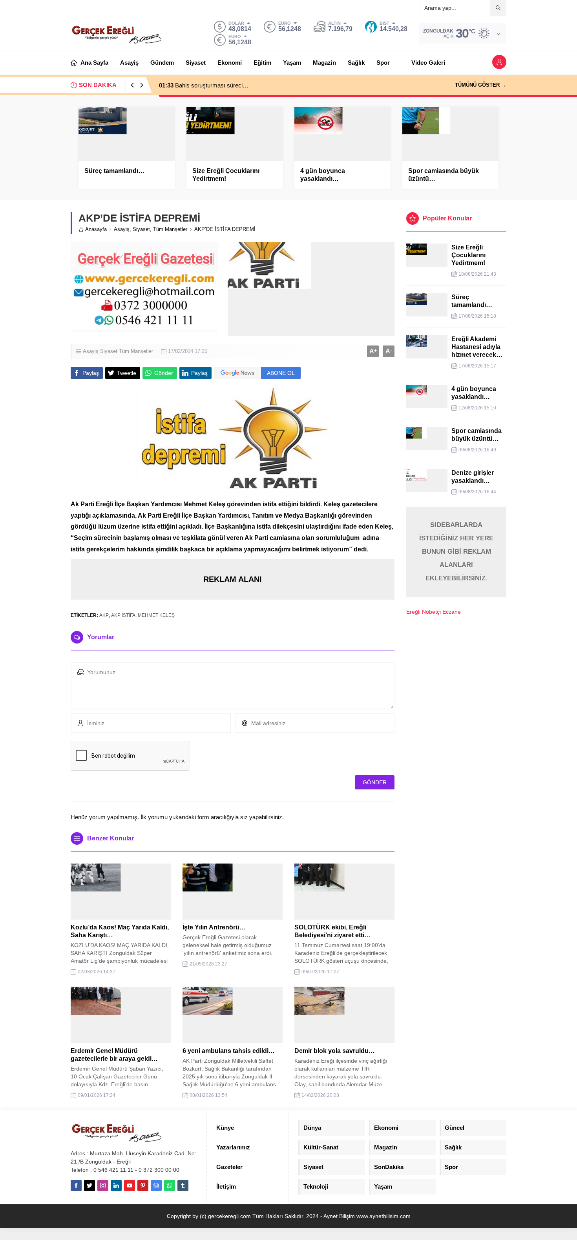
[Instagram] (102, 1185)
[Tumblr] (182, 1185)
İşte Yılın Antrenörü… (214, 927)
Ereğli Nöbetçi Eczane (433, 612)
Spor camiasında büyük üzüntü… (443, 174)
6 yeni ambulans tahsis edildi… (229, 1050)
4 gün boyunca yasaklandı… (322, 174)
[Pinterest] (142, 1185)
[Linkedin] (116, 1185)
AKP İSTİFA (123, 615)
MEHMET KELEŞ (156, 615)
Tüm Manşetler (170, 229)
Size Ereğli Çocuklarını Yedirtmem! (225, 174)
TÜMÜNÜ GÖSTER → (480, 85)
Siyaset (141, 229)
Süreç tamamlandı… (114, 170)
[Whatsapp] (169, 1185)
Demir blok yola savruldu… (334, 1050)
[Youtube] (129, 1185)
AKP (104, 615)
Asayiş (122, 229)
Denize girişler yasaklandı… (472, 476)
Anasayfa (96, 229)
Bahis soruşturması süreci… (203, 85)
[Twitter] (89, 1185)
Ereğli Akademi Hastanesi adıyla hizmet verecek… (476, 347)
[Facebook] (76, 1185)
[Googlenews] (156, 1185)
